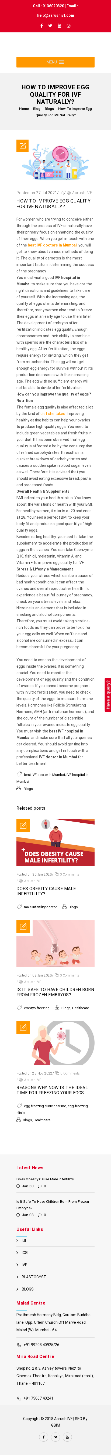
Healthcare (80, 1016)
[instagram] (68, 27)
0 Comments (69, 882)
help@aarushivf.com (55, 15)
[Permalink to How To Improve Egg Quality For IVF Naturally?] (55, 190)
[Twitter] (50, 27)
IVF (24, 1272)
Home (24, 116)
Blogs (49, 116)
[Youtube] (59, 27)
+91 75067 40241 (38, 1406)
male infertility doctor (40, 915)
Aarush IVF (82, 200)
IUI (24, 1248)
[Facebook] (42, 27)
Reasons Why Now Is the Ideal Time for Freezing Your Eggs (52, 1098)
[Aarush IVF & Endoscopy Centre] (36, 52)
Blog (36, 116)
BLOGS (28, 1297)
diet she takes (52, 421)
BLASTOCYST (34, 1284)
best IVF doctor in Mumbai (44, 782)
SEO (78, 1426)
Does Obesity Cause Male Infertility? (45, 1187)
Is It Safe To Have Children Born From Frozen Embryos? (55, 1000)
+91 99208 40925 (38, 1352)
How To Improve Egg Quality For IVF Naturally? (53, 211)
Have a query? (107, 694)
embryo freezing (37, 1016)
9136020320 (53, 6)
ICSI (25, 1260)
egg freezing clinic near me (45, 1114)
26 (57, 1352)
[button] (52, 69)
